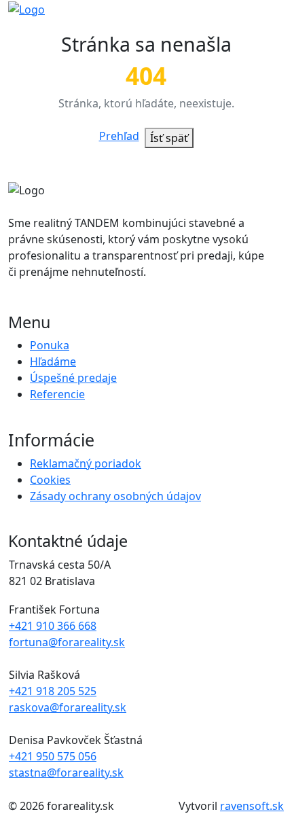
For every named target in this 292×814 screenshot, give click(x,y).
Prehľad (119, 135)
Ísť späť (169, 137)
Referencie (57, 394)
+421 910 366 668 (52, 625)
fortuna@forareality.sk (67, 642)
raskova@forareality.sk (67, 707)
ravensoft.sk (252, 805)
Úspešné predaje (73, 377)
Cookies (50, 479)
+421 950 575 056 (52, 756)
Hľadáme (53, 361)
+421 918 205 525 (52, 691)
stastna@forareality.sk (66, 772)
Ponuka (49, 345)
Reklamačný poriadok (85, 463)
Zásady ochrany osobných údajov (115, 496)
